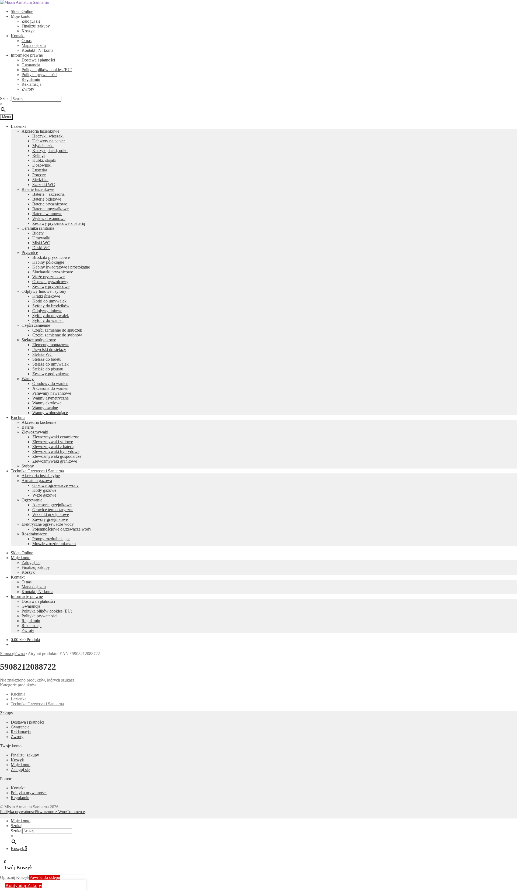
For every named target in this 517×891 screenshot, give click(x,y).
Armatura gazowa (37, 480)
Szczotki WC (43, 184)
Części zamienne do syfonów (57, 335)
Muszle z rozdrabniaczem (54, 543)
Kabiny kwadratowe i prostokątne (61, 267)
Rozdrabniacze (34, 534)
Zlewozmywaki (35, 432)
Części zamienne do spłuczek (57, 330)
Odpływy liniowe (47, 310)
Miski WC (41, 242)
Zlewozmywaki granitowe (54, 461)
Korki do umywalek (49, 301)
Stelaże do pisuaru (47, 369)
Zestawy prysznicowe (50, 286)
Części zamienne (36, 325)
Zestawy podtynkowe (50, 373)
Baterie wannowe (47, 213)
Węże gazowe (44, 495)
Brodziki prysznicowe (51, 257)
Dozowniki (41, 165)
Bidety (38, 233)
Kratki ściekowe (46, 296)
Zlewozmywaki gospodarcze (56, 456)
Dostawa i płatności (38, 60)
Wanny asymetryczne (50, 398)
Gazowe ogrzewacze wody (55, 485)
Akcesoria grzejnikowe (52, 505)
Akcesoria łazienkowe (40, 131)
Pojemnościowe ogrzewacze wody (61, 529)
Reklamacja (31, 84)
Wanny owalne (45, 407)
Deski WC (41, 247)
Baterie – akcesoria (48, 194)
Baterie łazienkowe (38, 189)
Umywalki (41, 238)
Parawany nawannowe (51, 393)
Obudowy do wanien (50, 383)
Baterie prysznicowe (49, 204)
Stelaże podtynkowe (39, 340)
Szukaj (6, 98)
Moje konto (20, 16)
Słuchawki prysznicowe (52, 272)
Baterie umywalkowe (50, 209)
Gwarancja (31, 65)
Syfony (28, 466)
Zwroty (28, 89)
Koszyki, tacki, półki (50, 150)
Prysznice (30, 252)
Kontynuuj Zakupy (23, 885)
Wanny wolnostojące (50, 412)
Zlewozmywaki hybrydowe (55, 451)
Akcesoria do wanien (50, 388)
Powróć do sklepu (44, 877)
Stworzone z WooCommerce (60, 811)
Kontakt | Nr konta (37, 50)
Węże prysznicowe (48, 276)
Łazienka (18, 126)
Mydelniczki (43, 145)
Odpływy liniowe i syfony (44, 291)
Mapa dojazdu (34, 45)
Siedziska (40, 179)
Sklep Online (22, 11)
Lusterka (39, 170)
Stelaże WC (42, 354)
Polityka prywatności (39, 74)
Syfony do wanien (48, 320)
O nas (27, 40)
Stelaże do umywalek (50, 364)
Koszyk (28, 31)
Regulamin (31, 79)
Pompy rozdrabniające (51, 538)
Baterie (28, 427)
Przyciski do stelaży (49, 349)
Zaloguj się (31, 21)
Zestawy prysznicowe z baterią (58, 223)
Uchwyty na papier (48, 141)
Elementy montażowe (50, 344)
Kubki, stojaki (44, 160)
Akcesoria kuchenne (39, 422)
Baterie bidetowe (46, 199)
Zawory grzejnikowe (50, 519)
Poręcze (39, 175)
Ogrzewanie (32, 500)
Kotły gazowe (44, 490)
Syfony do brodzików (50, 306)
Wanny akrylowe (46, 403)
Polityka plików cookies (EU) (47, 69)
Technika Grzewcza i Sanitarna (37, 471)
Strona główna (12, 653)
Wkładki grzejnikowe (50, 514)
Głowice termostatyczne (52, 509)
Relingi (38, 155)
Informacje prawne (27, 55)
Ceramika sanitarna (38, 228)
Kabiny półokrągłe (48, 262)
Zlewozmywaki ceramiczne (55, 437)
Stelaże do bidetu (46, 359)
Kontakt (18, 35)
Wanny (28, 378)
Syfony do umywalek (50, 315)
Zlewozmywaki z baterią (53, 446)
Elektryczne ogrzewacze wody (48, 524)
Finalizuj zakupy (36, 26)
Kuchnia (18, 417)
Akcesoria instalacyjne (41, 475)
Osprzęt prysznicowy (50, 281)
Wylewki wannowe (48, 218)
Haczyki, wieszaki (48, 136)
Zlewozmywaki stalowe (52, 441)
